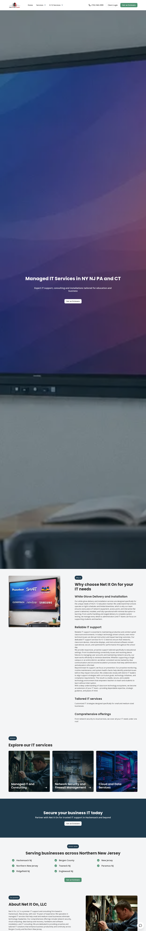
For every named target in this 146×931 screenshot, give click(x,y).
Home (30, 5)
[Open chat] (140, 925)
